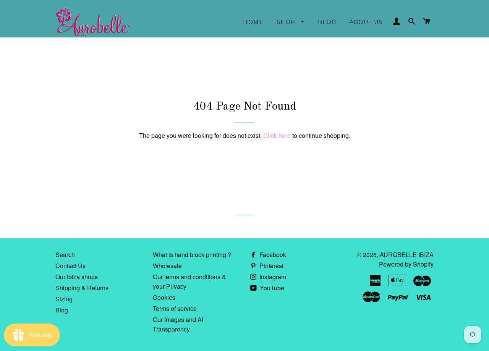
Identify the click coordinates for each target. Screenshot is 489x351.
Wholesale (167, 265)
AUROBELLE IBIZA (407, 254)
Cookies (164, 297)
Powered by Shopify (406, 264)
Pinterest (270, 265)
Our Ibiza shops (76, 276)
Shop (287, 22)
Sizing (64, 298)
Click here (277, 135)
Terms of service (175, 308)
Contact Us (70, 265)
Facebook (272, 254)
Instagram (272, 276)
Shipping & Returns (81, 287)
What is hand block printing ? (192, 254)
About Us (366, 22)
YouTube (271, 287)
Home (253, 22)
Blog (327, 22)
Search (65, 254)
